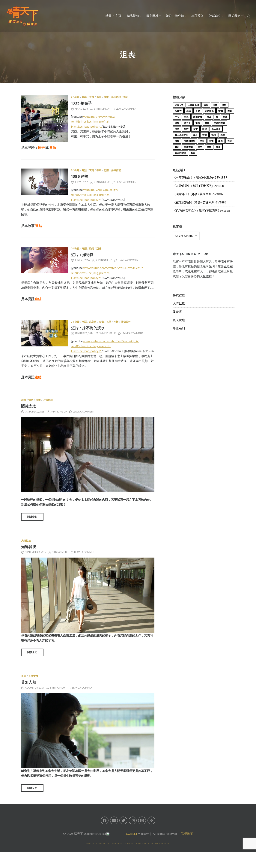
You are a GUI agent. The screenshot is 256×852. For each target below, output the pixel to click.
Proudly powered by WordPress (105, 843)
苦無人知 (28, 682)
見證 (202, 140)
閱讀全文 (32, 516)
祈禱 (204, 134)
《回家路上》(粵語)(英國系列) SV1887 (198, 194)
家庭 (230, 110)
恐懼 (106, 170)
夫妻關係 (209, 110)
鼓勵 (193, 152)
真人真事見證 (181, 134)
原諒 (188, 110)
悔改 (209, 116)
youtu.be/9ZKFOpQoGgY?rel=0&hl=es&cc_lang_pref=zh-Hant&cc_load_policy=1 (94, 194)
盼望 (204, 128)
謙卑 (220, 140)
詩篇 (211, 140)
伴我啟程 (116, 97)
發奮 (195, 128)
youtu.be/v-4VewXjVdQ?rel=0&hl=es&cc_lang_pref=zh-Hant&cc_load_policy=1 (93, 121)
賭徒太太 (28, 405)
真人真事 (216, 128)
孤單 (99, 97)
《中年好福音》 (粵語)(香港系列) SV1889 (200, 177)
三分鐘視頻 (193, 104)
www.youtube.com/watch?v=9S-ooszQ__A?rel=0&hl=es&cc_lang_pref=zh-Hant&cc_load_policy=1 (105, 346)
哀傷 (91, 97)
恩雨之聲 (197, 116)
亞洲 (99, 248)
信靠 (215, 104)
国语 (41, 147)
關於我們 (234, 16)
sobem (179, 104)
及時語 (177, 311)
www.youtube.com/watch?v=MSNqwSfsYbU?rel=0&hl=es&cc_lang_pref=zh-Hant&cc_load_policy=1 (107, 272)
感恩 (225, 116)
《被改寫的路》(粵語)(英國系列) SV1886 (199, 202)
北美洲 (93, 321)
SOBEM (131, 833)
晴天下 (187, 122)
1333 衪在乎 (81, 103)
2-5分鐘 (75, 97)
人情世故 (48, 399)
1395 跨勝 (79, 176)
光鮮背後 (28, 546)
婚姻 (220, 110)
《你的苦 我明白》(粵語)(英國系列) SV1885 (201, 210)
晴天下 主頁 (113, 16)
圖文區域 (152, 16)
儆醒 (224, 104)
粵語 (84, 97)
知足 (195, 134)
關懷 (209, 146)
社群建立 (215, 16)
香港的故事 (180, 152)
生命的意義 (219, 122)
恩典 (186, 116)
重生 (200, 146)
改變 (177, 122)
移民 (223, 134)
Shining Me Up (102, 108)
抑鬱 (106, 97)
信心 (206, 104)
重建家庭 (188, 146)
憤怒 (30, 399)
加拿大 (178, 110)
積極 (177, 140)
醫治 (177, 146)
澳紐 (125, 97)
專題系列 (197, 16)
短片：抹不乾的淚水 (88, 327)
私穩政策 (187, 833)
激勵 (207, 122)
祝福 (213, 134)
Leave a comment (127, 108)
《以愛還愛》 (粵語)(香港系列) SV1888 (198, 185)
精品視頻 (133, 16)
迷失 (230, 140)
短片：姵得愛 (82, 254)
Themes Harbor (160, 843)
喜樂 (197, 110)
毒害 (197, 122)
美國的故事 (189, 140)
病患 (177, 128)
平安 (177, 116)
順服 (218, 146)
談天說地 (179, 320)
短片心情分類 (175, 16)
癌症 (186, 128)
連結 (38, 226)
